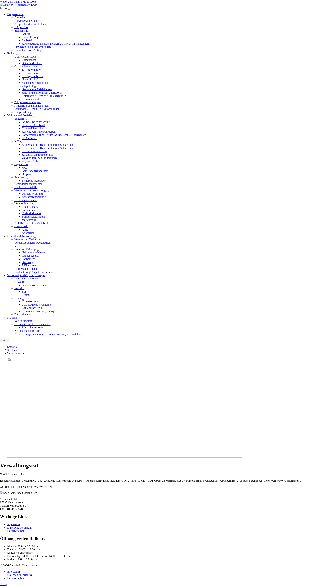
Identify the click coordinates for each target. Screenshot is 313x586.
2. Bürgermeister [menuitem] (31, 72)
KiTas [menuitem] (17, 141)
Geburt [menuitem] (26, 33)
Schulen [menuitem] (19, 118)
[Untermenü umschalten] (24, 15)
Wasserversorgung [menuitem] (32, 193)
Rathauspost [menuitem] (29, 59)
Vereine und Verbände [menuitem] (27, 239)
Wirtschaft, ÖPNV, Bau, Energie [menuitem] (26, 275)
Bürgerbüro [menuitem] (21, 27)
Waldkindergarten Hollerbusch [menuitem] (39, 157)
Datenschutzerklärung (19, 527)
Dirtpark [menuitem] (26, 174)
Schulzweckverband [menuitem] (33, 125)
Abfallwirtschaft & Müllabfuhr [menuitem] (31, 223)
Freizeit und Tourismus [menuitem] (20, 236)
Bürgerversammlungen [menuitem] (27, 102)
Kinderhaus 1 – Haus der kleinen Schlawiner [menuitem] (47, 144)
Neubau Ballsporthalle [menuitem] (27, 330)
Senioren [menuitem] (19, 177)
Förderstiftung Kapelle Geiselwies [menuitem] (33, 272)
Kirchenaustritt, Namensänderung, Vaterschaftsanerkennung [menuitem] (56, 43)
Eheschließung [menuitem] (30, 37)
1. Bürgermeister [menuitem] (31, 69)
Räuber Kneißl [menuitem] (30, 255)
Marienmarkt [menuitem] (29, 219)
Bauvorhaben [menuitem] (22, 314)
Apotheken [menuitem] (28, 232)
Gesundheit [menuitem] (21, 226)
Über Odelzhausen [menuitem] (25, 56)
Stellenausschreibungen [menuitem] (35, 82)
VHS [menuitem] (17, 245)
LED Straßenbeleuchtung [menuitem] (36, 304)
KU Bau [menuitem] (12, 317)
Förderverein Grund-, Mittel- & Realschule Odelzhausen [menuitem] (54, 134)
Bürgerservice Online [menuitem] (26, 20)
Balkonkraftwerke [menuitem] (32, 307)
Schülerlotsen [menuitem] (29, 138)
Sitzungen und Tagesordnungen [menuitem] (32, 46)
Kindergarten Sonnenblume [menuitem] (37, 154)
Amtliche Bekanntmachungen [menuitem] (31, 105)
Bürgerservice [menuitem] (15, 14)
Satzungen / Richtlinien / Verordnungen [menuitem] (37, 108)
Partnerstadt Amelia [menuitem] (25, 268)
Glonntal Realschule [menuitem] (33, 128)
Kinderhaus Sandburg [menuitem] (34, 151)
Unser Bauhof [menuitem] (30, 79)
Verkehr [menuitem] (19, 288)
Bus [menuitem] (24, 291)
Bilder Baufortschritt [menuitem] (33, 327)
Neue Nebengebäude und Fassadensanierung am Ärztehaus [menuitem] (48, 334)
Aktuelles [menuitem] (19, 17)
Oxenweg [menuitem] (27, 262)
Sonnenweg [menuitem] (28, 258)
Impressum (13, 524)
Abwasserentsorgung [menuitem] (34, 196)
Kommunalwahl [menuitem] (31, 99)
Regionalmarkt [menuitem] (30, 206)
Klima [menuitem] (18, 298)
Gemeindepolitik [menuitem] (24, 86)
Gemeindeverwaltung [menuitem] (26, 66)
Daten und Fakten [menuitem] (32, 63)
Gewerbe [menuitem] (19, 281)
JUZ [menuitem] (24, 167)
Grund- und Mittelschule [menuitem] (36, 121)
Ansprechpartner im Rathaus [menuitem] (30, 24)
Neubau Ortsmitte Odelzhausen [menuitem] (32, 324)
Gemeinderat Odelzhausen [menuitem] (37, 89)
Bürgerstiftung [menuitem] (22, 112)
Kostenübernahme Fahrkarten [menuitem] (39, 131)
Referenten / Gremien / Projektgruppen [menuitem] (44, 95)
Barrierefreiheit (15, 530)
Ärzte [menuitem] (25, 229)
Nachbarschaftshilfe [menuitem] (25, 187)
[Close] (8, 9)
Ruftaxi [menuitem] (26, 294)
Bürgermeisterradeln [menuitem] (33, 216)
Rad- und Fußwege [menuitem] (25, 249)
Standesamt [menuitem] (21, 30)
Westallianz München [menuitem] (26, 278)
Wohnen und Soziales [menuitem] (19, 115)
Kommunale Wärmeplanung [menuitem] (38, 311)
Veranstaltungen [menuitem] (23, 203)
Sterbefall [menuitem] (27, 40)
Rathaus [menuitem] (11, 53)
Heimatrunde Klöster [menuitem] (34, 252)
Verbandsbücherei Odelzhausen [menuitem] (32, 242)
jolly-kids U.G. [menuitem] (30, 161)
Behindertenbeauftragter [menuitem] (28, 183)
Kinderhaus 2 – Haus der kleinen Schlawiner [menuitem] (47, 148)
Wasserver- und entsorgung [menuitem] (30, 190)
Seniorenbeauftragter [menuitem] (33, 180)
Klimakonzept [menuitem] (30, 301)
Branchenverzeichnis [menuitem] (34, 285)
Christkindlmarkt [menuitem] (31, 213)
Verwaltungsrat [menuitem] (23, 320)
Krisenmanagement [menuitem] (25, 200)
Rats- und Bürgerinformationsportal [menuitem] (42, 92)
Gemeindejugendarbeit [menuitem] (35, 170)
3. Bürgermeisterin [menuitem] (32, 76)
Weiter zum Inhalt (10, 1)
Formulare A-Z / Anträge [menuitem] (28, 50)
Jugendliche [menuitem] (21, 164)
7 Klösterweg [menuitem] (29, 265)
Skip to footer (29, 1)
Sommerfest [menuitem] (28, 210)
